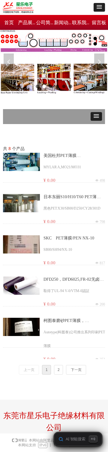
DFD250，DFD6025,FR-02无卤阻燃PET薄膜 (74, 279)
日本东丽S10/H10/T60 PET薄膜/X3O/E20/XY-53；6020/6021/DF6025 (70, 197)
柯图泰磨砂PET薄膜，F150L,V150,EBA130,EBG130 (70, 321)
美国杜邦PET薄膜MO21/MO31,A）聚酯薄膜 (68, 156)
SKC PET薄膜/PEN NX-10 (69, 238)
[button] (99, 7)
